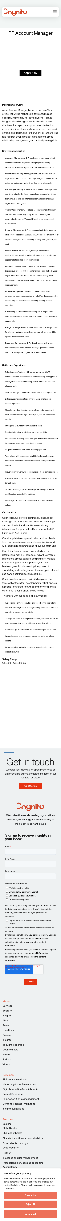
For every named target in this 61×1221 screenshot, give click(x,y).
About (6, 1020)
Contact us (30, 786)
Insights (7, 1015)
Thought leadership (14, 1045)
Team (6, 1025)
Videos (7, 1064)
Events (6, 1054)
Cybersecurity (11, 1147)
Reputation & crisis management (21, 1099)
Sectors (7, 1010)
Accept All (30, 1214)
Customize (30, 1195)
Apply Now (30, 72)
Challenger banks (12, 1133)
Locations (8, 1030)
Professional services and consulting (23, 1163)
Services (7, 1006)
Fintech (7, 1153)
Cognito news (10, 1049)
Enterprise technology (15, 1143)
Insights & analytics (14, 1108)
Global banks (10, 1128)
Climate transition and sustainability (23, 1138)
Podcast (7, 1059)
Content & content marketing (19, 1104)
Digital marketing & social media (20, 1089)
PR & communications (15, 1079)
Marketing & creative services (19, 1084)
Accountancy (10, 1167)
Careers (7, 1035)
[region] (30, 1194)
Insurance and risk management (20, 1158)
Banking (7, 1124)
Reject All (30, 1204)
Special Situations (13, 1094)
